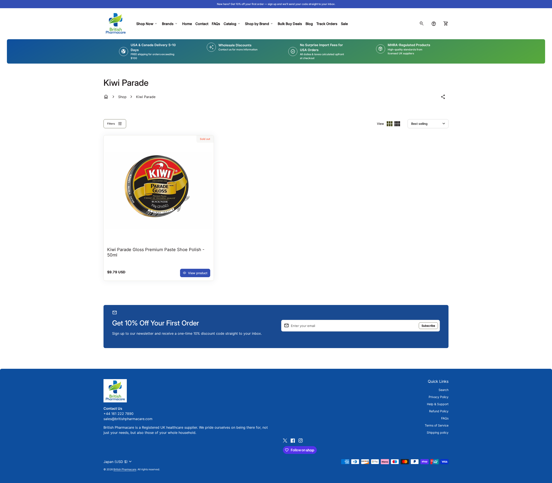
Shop (122, 97)
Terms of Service (436, 425)
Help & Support (437, 404)
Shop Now (147, 24)
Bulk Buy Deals (290, 24)
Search (443, 390)
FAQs (216, 24)
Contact (201, 24)
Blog (309, 24)
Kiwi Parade (145, 97)
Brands (170, 24)
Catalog (232, 24)
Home (187, 24)
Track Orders (327, 23)
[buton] (118, 461)
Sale (344, 24)
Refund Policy (438, 411)
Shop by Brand (259, 24)
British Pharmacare (124, 469)
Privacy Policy (438, 397)
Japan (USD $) (118, 461)
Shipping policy (437, 432)
